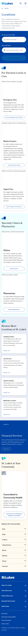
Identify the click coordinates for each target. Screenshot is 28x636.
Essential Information (8, 601)
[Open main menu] (24, 3)
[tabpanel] (14, 47)
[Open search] (20, 3)
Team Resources (7, 590)
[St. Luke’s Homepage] (8, 577)
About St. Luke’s (7, 585)
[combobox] (14, 39)
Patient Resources (7, 596)
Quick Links (5, 606)
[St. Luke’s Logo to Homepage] (7, 3)
